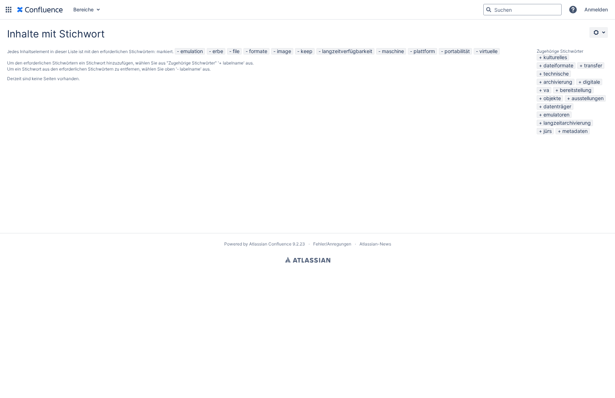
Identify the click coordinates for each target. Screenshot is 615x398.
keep (306, 51)
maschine (393, 51)
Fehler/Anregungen (332, 244)
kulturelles (555, 57)
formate (258, 51)
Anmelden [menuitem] (596, 9)
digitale (591, 82)
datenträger (557, 106)
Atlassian (307, 259)
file (236, 51)
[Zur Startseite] (40, 9)
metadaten (575, 131)
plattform (424, 51)
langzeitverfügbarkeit (347, 51)
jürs (547, 131)
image (284, 51)
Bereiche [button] (83, 9)
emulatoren (556, 115)
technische (556, 74)
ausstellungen (588, 98)
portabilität (457, 51)
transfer (593, 65)
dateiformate (558, 65)
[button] (9, 9)
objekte (552, 98)
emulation (191, 51)
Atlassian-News (375, 244)
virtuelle (488, 51)
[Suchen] (489, 9)
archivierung (557, 82)
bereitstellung (576, 90)
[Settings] (598, 32)
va (546, 90)
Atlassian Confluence (270, 244)
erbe (217, 51)
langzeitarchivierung (567, 123)
